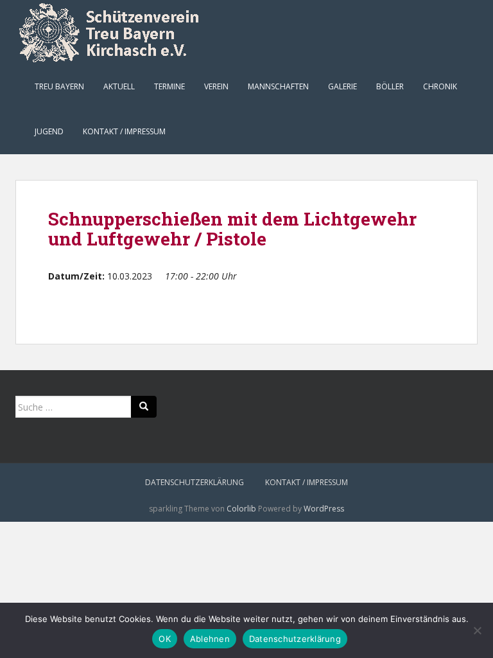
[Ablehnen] (477, 630)
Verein (216, 86)
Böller (390, 86)
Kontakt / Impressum (124, 131)
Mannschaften (278, 86)
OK (165, 639)
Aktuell (119, 86)
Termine (169, 86)
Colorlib (241, 508)
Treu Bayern (59, 86)
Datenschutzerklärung (194, 482)
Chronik (440, 86)
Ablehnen (210, 639)
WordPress (324, 508)
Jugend (49, 131)
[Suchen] (144, 407)
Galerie (342, 86)
